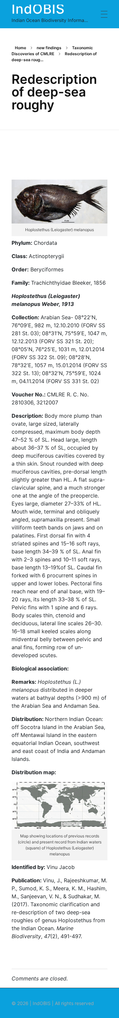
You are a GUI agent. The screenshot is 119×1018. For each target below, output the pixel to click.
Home (20, 47)
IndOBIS (38, 8)
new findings (49, 47)
